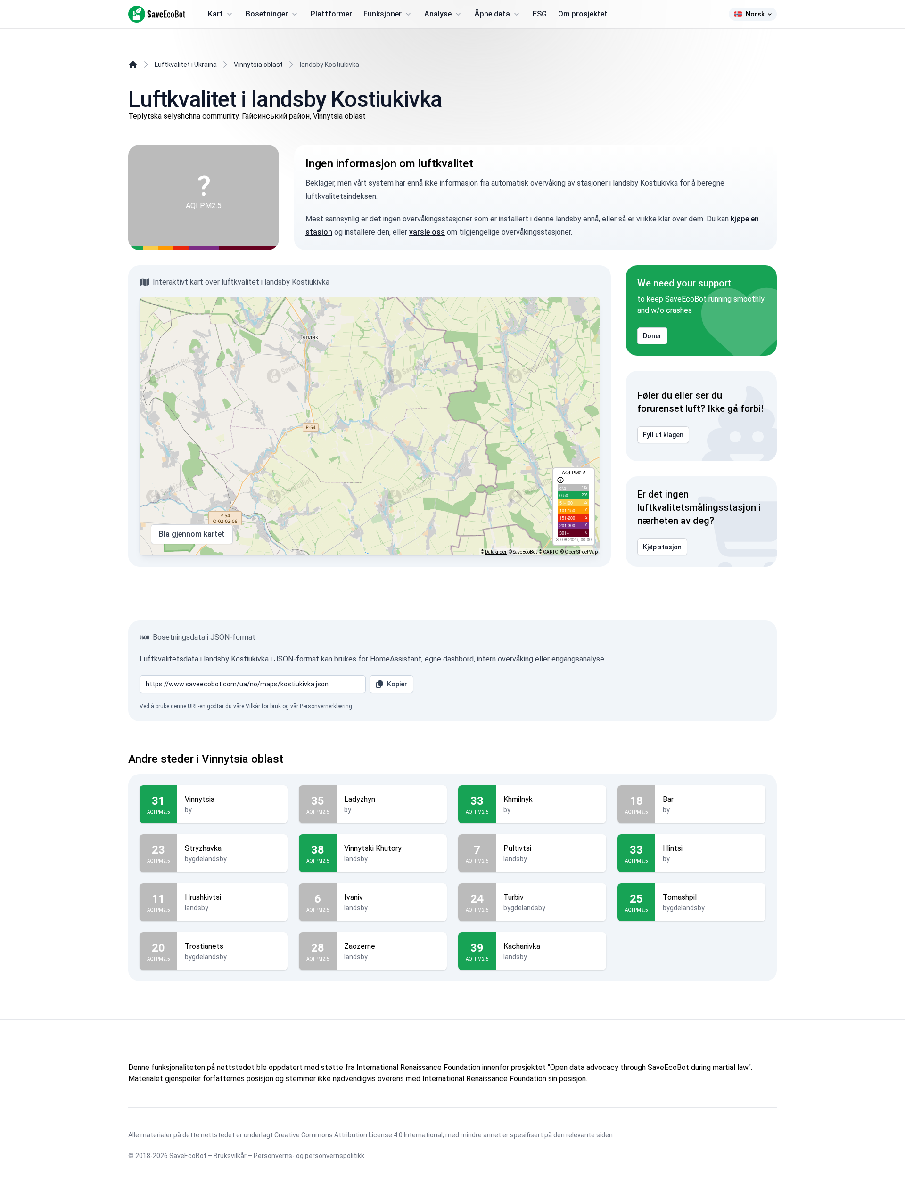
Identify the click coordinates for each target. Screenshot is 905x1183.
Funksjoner (382, 13)
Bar (668, 799)
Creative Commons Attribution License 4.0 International (358, 1135)
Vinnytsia (199, 799)
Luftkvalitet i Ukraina (186, 64)
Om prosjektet (583, 13)
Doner (652, 336)
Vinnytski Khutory (373, 848)
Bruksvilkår (230, 1155)
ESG (540, 13)
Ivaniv (353, 897)
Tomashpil (680, 897)
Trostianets (204, 946)
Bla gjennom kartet (192, 534)
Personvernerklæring (326, 706)
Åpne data (492, 13)
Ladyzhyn (359, 799)
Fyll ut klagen (663, 435)
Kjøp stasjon (662, 547)
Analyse (438, 13)
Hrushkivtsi (203, 897)
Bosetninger (267, 13)
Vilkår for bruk (263, 706)
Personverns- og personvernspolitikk (309, 1155)
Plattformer (331, 13)
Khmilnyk (518, 799)
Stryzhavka (203, 848)
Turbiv (513, 897)
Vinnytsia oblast (258, 64)
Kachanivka (521, 946)
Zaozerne (359, 946)
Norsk (755, 14)
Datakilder (496, 552)
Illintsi (673, 848)
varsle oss (427, 232)
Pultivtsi (517, 848)
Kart (215, 13)
